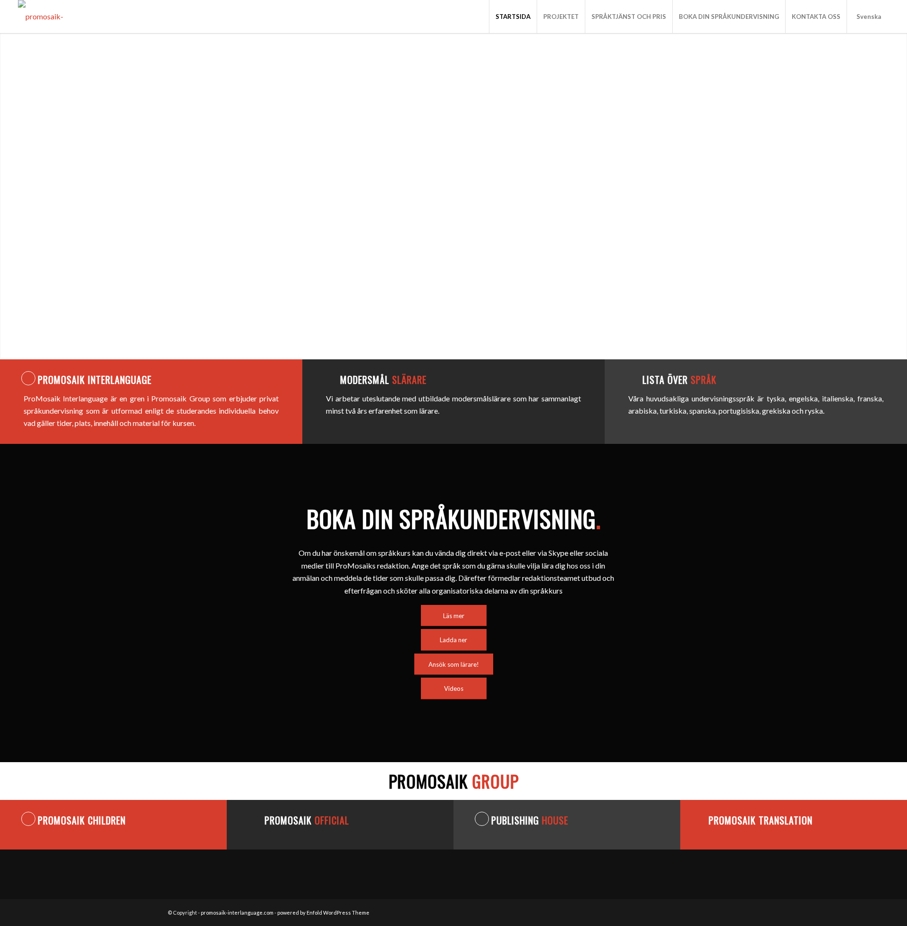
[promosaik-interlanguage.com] (67, 16)
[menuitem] (513, 16)
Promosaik (307, 820)
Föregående (8, 196)
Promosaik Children (82, 820)
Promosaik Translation (761, 820)
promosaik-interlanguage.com (237, 912)
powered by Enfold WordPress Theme (323, 912)
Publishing (529, 820)
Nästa (898, 196)
